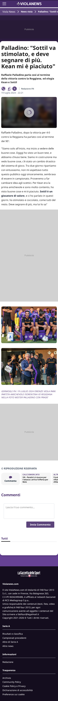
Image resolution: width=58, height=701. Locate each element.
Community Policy (11, 681)
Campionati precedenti (14, 637)
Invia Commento (40, 524)
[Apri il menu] (4, 4)
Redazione (7, 662)
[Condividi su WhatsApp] (3, 89)
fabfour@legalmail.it (28, 614)
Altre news (7, 646)
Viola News (8, 11)
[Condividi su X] (14, 89)
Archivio (6, 677)
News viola (26, 11)
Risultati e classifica (12, 633)
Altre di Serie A (10, 641)
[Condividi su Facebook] (9, 89)
